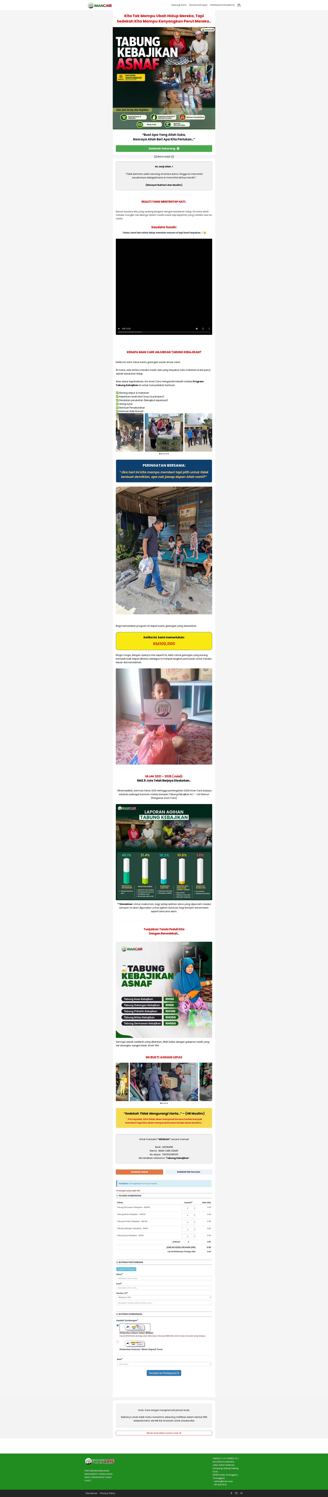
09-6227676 (220, 1484)
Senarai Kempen (198, 5)
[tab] (160, 453)
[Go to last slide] (118, 432)
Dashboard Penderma (222, 5)
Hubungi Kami (179, 5)
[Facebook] (231, 1493)
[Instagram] (236, 1493)
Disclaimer (91, 1493)
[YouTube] (241, 1493)
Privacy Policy (107, 1493)
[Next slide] (210, 432)
